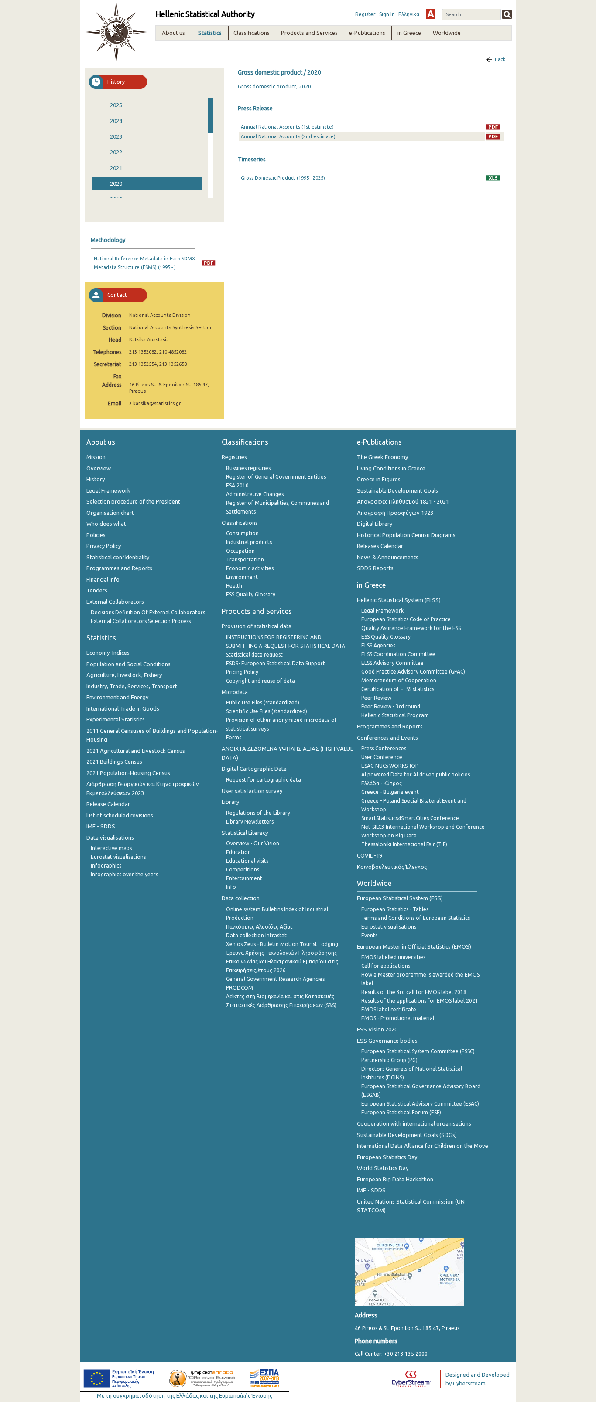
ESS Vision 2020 (377, 1029)
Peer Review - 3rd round (390, 706)
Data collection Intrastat (256, 935)
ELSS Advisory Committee (392, 663)
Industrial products (249, 542)
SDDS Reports (375, 568)
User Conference (381, 757)
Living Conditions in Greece (391, 468)
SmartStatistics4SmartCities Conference (410, 818)
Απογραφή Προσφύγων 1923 (395, 513)
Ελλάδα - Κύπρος (381, 783)
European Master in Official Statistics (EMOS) (414, 946)
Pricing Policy (242, 672)
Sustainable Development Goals (397, 490)
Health (234, 586)
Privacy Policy (103, 546)
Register (365, 14)
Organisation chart (110, 513)
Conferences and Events (387, 738)
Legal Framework (108, 490)
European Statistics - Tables (394, 909)
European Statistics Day (387, 1157)
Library (230, 802)
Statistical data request (254, 654)
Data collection (241, 898)
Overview (98, 468)
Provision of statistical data (256, 626)
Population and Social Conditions (128, 664)
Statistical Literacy (245, 833)
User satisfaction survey (252, 791)
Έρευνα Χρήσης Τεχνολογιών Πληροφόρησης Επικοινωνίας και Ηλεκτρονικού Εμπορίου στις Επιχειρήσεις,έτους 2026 (282, 961)
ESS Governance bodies (387, 1041)
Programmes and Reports (119, 568)
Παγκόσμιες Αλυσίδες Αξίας (259, 926)
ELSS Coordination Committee (398, 654)
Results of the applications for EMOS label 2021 (419, 1001)
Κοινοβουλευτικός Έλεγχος (392, 867)
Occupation (240, 551)
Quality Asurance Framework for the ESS (411, 628)
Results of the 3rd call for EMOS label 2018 (413, 992)
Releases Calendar (380, 546)
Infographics (106, 865)
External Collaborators (115, 602)
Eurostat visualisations (118, 857)
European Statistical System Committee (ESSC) (418, 1051)
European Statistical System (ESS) (400, 898)
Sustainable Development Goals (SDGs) (407, 1135)
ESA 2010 (237, 485)
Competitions (242, 869)
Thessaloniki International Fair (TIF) (404, 844)
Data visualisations (110, 837)
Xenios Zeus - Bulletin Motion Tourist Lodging (282, 944)
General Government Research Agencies (275, 979)
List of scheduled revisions (119, 815)
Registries (234, 457)
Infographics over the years (124, 874)
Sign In (387, 14)
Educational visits (247, 861)
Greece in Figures (379, 479)
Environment (242, 577)
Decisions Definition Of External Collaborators (148, 612)
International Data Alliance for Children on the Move (422, 1146)
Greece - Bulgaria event (390, 792)
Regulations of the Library (258, 813)
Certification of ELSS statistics (397, 689)
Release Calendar (108, 804)
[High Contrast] (430, 14)
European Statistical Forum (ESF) (401, 1112)
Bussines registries (248, 468)
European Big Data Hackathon (395, 1179)
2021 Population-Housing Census (128, 773)
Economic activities (250, 568)
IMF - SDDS (100, 826)
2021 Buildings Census (114, 762)
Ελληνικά (408, 14)
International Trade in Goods (122, 708)
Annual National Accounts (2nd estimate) (288, 136)
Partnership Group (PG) (389, 1060)
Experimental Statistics (115, 719)
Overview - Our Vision (252, 843)
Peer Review (376, 698)
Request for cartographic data (263, 780)
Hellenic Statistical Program (395, 715)
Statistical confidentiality (117, 557)
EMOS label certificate (388, 1009)
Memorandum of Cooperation (398, 680)
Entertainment (244, 878)
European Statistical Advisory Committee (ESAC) (420, 1103)
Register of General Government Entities (276, 477)
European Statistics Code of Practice (406, 619)
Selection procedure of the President (133, 501)
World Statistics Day (382, 1168)
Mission (96, 457)
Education (238, 852)
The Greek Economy (382, 457)
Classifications (240, 523)
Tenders (96, 590)
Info (231, 887)
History (95, 479)
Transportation (245, 559)
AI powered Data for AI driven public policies (415, 774)
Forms (233, 737)
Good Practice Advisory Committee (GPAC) (413, 671)
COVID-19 (369, 855)
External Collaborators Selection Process (141, 621)
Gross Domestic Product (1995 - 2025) (283, 177)
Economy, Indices (108, 653)
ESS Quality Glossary (250, 594)
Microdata (235, 692)
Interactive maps (111, 848)
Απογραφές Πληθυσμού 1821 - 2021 (403, 501)
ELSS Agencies (378, 645)
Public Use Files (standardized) (262, 702)
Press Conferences (383, 748)
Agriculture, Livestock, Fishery (124, 675)
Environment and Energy (117, 697)
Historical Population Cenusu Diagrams (406, 535)
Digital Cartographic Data (254, 769)
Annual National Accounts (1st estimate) (287, 126)
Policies (96, 535)
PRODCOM (239, 987)
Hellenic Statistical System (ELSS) (399, 600)
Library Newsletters (250, 821)
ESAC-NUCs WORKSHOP (389, 766)
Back (500, 59)
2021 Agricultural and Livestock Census (135, 751)
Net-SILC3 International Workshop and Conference (423, 827)
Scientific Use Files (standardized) (266, 711)
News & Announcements (387, 557)
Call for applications (385, 966)
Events (369, 935)
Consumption (242, 533)
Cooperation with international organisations (414, 1123)
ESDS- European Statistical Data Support (275, 663)
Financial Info (103, 579)
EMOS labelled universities (393, 957)
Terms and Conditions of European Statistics (415, 918)
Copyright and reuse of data (260, 681)
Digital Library (374, 524)
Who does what (106, 524)
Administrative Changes (255, 494)
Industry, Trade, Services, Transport (131, 686)
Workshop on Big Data (389, 835)
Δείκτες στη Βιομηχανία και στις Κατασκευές (280, 996)
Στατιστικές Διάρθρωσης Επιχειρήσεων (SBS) (281, 1005)
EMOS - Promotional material (397, 1018)
